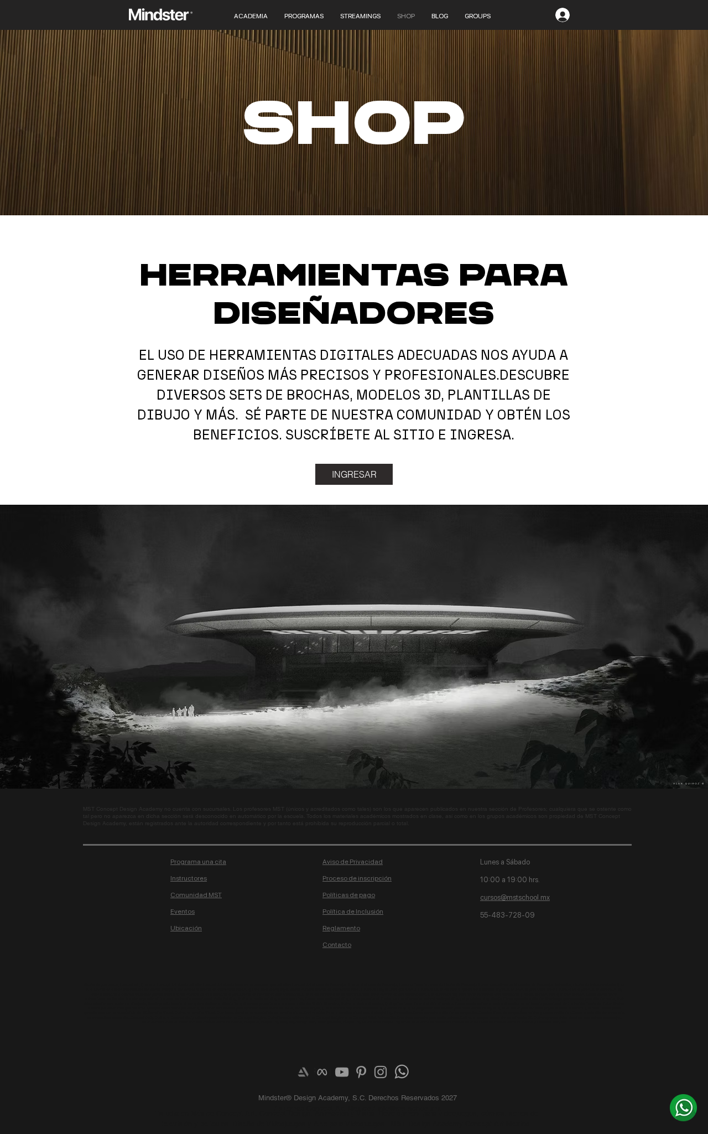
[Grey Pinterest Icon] (361, 1072)
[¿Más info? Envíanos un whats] (683, 1107)
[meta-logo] (322, 1072)
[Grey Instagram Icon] (380, 1072)
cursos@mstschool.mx (515, 897)
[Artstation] (303, 1072)
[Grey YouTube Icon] (342, 1072)
